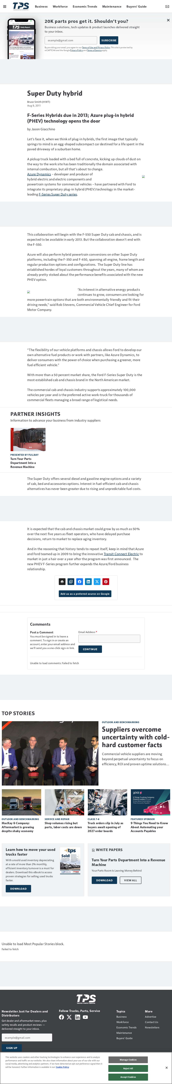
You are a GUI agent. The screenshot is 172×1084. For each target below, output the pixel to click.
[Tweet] (97, 581)
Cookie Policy (62, 1067)
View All (130, 880)
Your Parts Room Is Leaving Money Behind (117, 870)
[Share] (79, 581)
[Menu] (5, 6)
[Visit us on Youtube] (85, 1016)
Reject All (128, 1068)
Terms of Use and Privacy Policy (96, 47)
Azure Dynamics (39, 174)
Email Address (87, 632)
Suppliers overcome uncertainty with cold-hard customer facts (136, 737)
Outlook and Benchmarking (120, 722)
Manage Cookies (128, 1059)
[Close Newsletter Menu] (168, 20)
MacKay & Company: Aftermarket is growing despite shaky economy (18, 827)
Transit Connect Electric (121, 554)
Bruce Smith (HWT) (38, 101)
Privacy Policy (76, 50)
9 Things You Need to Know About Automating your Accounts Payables (149, 827)
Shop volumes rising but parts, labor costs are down (63, 825)
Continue (90, 649)
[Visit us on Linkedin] (77, 1016)
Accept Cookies (128, 1077)
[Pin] (105, 581)
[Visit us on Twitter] (69, 1016)
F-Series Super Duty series (58, 194)
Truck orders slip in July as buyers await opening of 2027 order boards (105, 827)
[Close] (166, 1067)
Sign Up (11, 1048)
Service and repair (57, 819)
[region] (86, 1068)
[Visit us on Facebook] (61, 1016)
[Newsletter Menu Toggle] (167, 6)
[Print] (62, 581)
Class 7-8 (93, 819)
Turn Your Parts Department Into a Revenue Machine (23, 463)
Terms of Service (94, 50)
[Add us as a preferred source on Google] (71, 581)
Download (18, 888)
